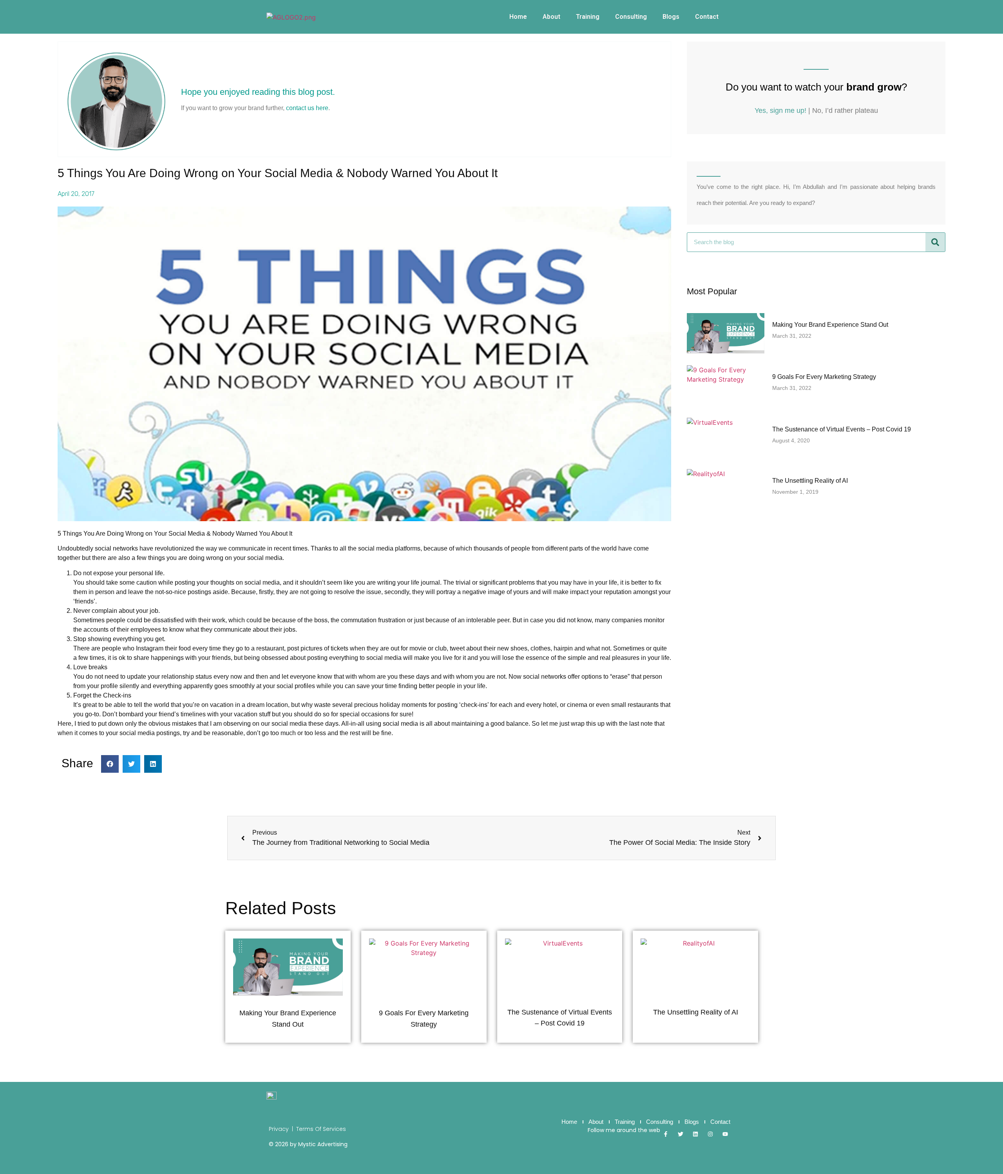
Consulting (631, 16)
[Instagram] (710, 1134)
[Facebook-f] (665, 1134)
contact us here (307, 108)
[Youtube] (725, 1134)
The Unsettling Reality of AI (810, 480)
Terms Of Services (321, 1129)
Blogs (671, 16)
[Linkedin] (695, 1134)
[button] (110, 764)
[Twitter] (680, 1134)
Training (587, 16)
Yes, (780, 110)
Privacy (279, 1129)
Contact (707, 16)
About (551, 16)
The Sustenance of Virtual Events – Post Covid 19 (841, 429)
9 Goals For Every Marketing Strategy (824, 376)
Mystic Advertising (323, 1144)
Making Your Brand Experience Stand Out (830, 324)
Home (518, 16)
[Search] (935, 242)
